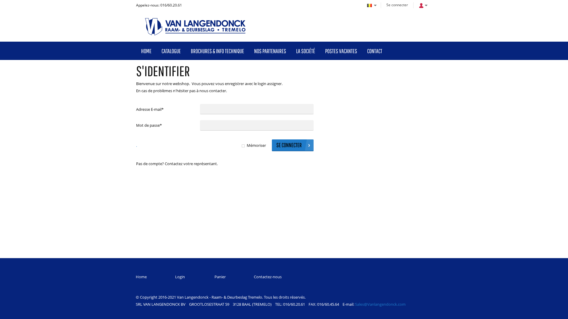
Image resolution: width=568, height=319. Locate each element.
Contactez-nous (268, 276)
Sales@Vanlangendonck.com (380, 304)
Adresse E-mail (150, 109)
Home (141, 276)
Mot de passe (149, 125)
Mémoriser (256, 145)
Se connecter (397, 4)
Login (180, 276)
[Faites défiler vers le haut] (555, 312)
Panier (220, 276)
